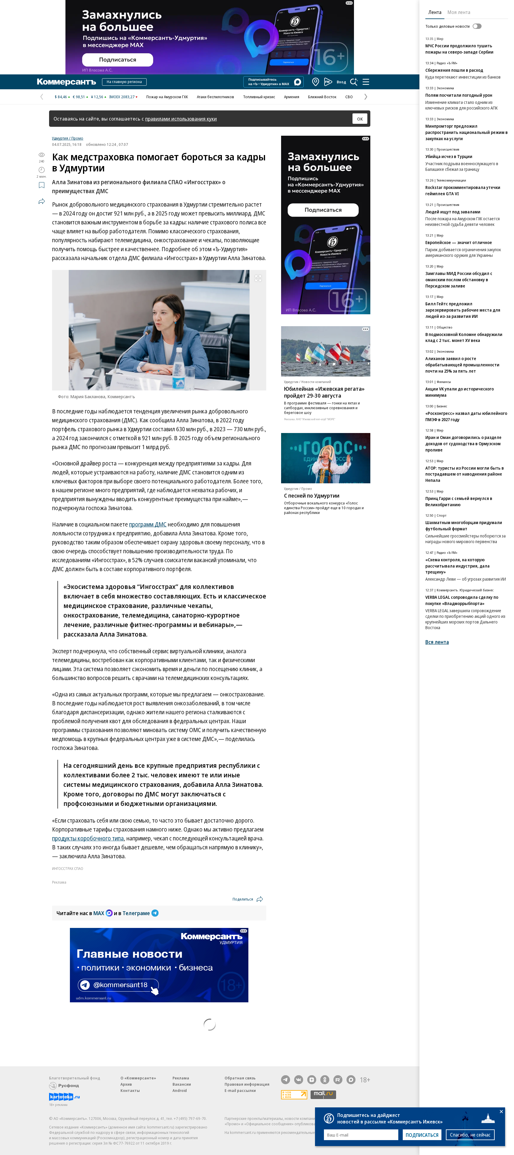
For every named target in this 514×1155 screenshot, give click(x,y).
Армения (291, 96)
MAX (98, 913)
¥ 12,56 (97, 96)
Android (180, 1090)
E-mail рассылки (240, 1090)
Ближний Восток (322, 96)
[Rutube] (337, 1079)
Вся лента (437, 642)
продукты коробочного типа (88, 838)
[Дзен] (311, 1079)
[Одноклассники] (324, 1079)
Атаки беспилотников (215, 96)
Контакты (130, 1090)
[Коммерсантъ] (66, 82)
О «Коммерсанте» (138, 1078)
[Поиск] (354, 81)
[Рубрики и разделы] (365, 81)
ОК (360, 119)
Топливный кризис (259, 96)
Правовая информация (247, 1084)
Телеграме (136, 913)
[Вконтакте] (298, 1079)
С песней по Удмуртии (311, 495)
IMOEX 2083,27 (121, 96)
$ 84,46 (61, 96)
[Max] (351, 1079)
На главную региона (124, 81)
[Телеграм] (285, 1079)
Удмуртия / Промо (67, 138)
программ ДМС (148, 524)
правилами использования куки (181, 118)
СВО (349, 96)
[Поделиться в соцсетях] (41, 201)
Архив (126, 1084)
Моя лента (458, 12)
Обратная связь (240, 1078)
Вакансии (182, 1084)
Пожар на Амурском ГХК (167, 96)
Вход (341, 82)
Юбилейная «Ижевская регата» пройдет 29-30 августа (324, 392)
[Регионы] (315, 81)
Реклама (181, 1078)
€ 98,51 (79, 96)
